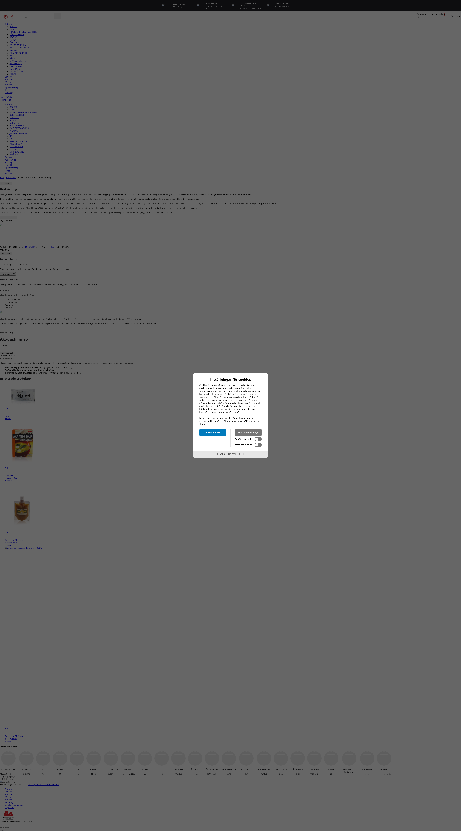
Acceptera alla (212, 432)
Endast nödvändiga (248, 432)
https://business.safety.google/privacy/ (219, 412)
